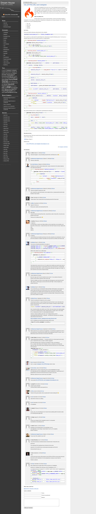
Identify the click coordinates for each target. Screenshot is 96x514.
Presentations (6, 57)
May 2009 (5, 138)
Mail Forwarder (15, 82)
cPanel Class (10, 73)
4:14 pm (43, 242)
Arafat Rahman (35, 164)
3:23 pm (44, 197)
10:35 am (47, 337)
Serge (33, 463)
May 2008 (5, 153)
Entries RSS (7, 14)
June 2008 (6, 151)
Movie (3, 84)
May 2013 (5, 126)
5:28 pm (46, 439)
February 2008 (6, 158)
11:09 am (48, 164)
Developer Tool (5, 74)
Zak (4, 104)
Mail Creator (10, 82)
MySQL (6, 84)
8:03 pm (44, 452)
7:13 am (51, 273)
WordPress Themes (3, 164)
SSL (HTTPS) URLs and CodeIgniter (35, 5)
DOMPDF (5, 38)
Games (5, 42)
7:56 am (48, 298)
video (6, 92)
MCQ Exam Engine (7, 26)
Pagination (4, 85)
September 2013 (7, 120)
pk (32, 362)
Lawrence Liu (6, 106)
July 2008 (5, 149)
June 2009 (6, 136)
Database (5, 34)
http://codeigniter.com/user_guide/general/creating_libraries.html (43, 318)
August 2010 (6, 128)
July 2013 (5, 122)
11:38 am (53, 188)
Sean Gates (34, 367)
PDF (3, 87)
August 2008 (6, 147)
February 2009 (6, 141)
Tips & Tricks (6, 61)
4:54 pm (43, 417)
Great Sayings (6, 43)
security (14, 90)
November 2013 (7, 119)
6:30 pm (52, 158)
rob (32, 396)
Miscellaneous (6, 49)
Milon (33, 203)
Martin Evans (34, 298)
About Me (5, 23)
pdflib (5, 87)
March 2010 (6, 130)
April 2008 (5, 155)
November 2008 (7, 143)
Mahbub (33, 242)
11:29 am (45, 203)
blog (1, 513)
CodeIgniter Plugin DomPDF (6, 71)
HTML (9, 81)
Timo (33, 391)
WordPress (6, 64)
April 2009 (5, 139)
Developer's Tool (7, 36)
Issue (16, 81)
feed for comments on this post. (31, 488)
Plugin (7, 90)
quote (11, 90)
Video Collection (7, 62)
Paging (8, 85)
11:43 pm (52, 378)
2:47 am (42, 391)
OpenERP (5, 53)
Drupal (5, 40)
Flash (16, 77)
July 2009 (5, 134)
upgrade (3, 92)
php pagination (14, 87)
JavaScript (6, 47)
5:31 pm (44, 402)
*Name (43, 493)
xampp (15, 92)
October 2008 (6, 145)
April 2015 (5, 115)
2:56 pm (43, 425)
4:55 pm (43, 152)
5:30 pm (44, 396)
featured (12, 77)
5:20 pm (42, 362)
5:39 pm (43, 287)
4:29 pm (45, 408)
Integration (13, 81)
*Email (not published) (46, 495)
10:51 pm (53, 233)
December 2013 (7, 117)
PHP (4, 55)
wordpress (10, 92)
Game (3, 79)
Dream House (8, 2)
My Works (66, 146)
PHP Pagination (5, 89)
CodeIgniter (61, 146)
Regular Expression (7, 59)
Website (43, 497)
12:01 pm (54, 210)
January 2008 (6, 160)
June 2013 (6, 124)
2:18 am (45, 463)
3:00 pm (52, 434)
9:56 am (44, 367)
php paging (11, 89)
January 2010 (6, 132)
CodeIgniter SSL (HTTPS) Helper (43, 364)
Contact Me (6, 99)
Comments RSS (14, 14)
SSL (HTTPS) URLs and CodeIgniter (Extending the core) (38, 143)
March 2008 (6, 157)
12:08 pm (45, 221)
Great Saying (9, 79)
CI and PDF (4, 70)
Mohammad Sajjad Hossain (37, 158)
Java (4, 45)
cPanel (6, 73)
